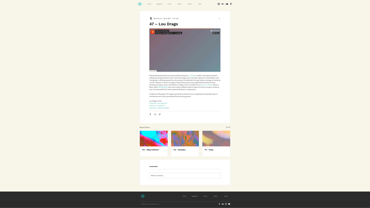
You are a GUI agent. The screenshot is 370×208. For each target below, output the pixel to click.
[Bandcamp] (222, 4)
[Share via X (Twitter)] (155, 114)
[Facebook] (219, 204)
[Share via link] (160, 114)
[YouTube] (229, 204)
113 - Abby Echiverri (150, 150)
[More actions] (219, 18)
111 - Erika (209, 150)
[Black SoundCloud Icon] (226, 4)
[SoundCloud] (222, 204)
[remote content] (185, 50)
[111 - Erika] (216, 138)
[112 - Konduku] (185, 138)
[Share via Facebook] (150, 114)
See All (228, 127)
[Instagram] (218, 4)
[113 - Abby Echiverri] (154, 138)
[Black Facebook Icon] (231, 4)
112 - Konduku (179, 150)
